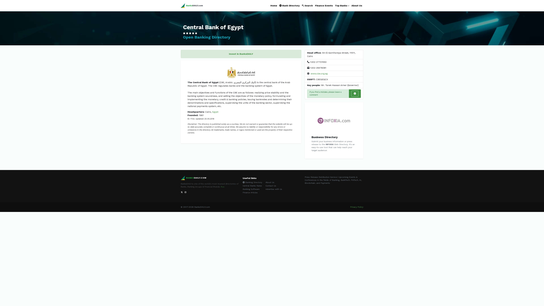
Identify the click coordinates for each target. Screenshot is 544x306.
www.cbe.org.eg (319, 73)
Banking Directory (253, 182)
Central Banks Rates (252, 186)
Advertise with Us (273, 189)
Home (273, 5)
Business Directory (325, 137)
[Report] (354, 94)
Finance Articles (250, 192)
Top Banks (341, 5)
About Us (356, 5)
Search (308, 5)
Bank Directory (291, 5)
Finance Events (324, 5)
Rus (222, 187)
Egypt (215, 111)
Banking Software (251, 189)
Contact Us (270, 186)
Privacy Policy (356, 207)
